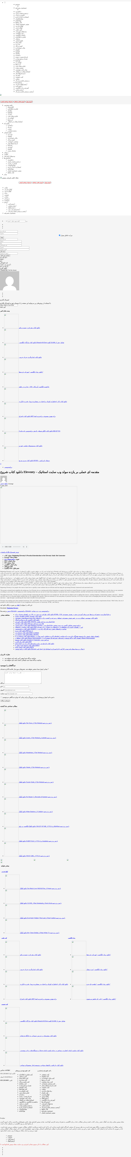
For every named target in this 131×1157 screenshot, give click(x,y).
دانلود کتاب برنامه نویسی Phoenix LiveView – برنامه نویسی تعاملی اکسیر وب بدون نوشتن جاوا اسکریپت (48, 625)
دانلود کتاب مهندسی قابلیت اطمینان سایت (28, 616)
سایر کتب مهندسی (25, 1098)
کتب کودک (45, 1093)
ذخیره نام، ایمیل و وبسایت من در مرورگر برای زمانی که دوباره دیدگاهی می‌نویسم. (29, 697)
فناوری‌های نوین (24, 1093)
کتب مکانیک (23, 1083)
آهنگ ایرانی (45, 1096)
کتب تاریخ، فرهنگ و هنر (49, 1085)
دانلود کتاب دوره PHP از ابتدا (24, 631)
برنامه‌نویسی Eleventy (24, 611)
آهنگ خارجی (4, 871)
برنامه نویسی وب (9, 559)
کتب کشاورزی (23, 1091)
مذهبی (44, 1089)
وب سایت (35, 611)
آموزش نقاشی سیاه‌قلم (19, 101)
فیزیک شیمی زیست (25, 1096)
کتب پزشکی (23, 1076)
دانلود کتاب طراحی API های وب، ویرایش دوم (29, 623)
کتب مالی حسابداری (48, 1078)
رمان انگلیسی (71, 938)
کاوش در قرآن (23, 1103)
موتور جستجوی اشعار (48, 1113)
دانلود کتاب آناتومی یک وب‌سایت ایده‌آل (27, 620)
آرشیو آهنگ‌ (11, 1141)
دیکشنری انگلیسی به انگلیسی (28, 1102)
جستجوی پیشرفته (47, 1111)
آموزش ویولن (29, 101)
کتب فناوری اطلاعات (26, 1074)
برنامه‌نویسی (8, 467)
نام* (1, 686)
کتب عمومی (4, 1004)
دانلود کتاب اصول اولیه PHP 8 (24, 647)
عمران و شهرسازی (25, 1085)
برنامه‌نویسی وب (44, 611)
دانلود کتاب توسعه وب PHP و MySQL (27, 634)
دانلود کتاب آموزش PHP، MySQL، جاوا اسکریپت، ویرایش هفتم (35, 622)
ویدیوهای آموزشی (47, 1103)
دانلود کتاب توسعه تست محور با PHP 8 (27, 645)
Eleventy (13, 611)
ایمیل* (2, 690)
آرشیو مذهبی (46, 1105)
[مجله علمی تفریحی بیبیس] (1, 95)
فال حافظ (45, 1109)
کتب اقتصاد (45, 1076)
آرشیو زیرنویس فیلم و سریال (51, 1107)
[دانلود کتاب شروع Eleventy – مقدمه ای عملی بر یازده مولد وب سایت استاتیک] (38, 543)
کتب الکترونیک (23, 1078)
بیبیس (9, 611)
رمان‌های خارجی (47, 1091)
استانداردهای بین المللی (26, 1100)
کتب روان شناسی (47, 1082)
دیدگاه (2, 683)
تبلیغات (10, 1137)
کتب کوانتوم (23, 1087)
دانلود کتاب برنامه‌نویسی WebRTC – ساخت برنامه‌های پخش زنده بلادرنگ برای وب (40, 629)
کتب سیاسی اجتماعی (48, 1083)
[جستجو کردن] (26, 221)
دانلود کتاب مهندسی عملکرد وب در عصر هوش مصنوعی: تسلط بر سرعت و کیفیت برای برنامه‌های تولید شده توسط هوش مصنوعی (56, 618)
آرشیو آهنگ (45, 1098)
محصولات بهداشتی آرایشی (7, 101)
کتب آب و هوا (46, 1080)
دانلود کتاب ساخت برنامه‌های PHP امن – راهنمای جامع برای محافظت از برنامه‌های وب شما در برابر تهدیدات (49, 627)
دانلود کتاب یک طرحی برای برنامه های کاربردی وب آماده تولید (34, 643)
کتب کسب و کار (24, 1082)
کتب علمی (4, 938)
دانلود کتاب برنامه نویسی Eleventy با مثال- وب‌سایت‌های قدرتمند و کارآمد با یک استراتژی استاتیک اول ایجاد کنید (50, 649)
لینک (18, 605)
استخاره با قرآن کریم (25, 1107)
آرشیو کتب (11, 1139)
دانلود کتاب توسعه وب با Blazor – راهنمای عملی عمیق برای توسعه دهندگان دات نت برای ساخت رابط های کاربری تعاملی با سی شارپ (57, 636)
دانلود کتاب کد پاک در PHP (23, 642)
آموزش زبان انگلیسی (48, 1100)
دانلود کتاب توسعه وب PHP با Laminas (27, 633)
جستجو (10, 1135)
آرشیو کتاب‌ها (46, 1102)
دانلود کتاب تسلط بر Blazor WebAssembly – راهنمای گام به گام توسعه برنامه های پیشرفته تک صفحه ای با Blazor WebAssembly (55, 638)
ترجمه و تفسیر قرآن (25, 1105)
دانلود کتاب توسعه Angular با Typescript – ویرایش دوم (32, 640)
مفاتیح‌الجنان (23, 1109)
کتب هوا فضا (23, 1089)
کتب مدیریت (23, 1080)
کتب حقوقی (45, 1074)
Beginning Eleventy (12, 608)
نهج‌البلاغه (22, 1111)
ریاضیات (21, 1094)
